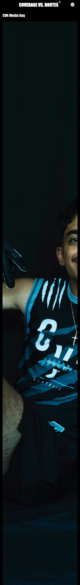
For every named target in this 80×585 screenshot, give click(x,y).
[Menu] (72, 5)
